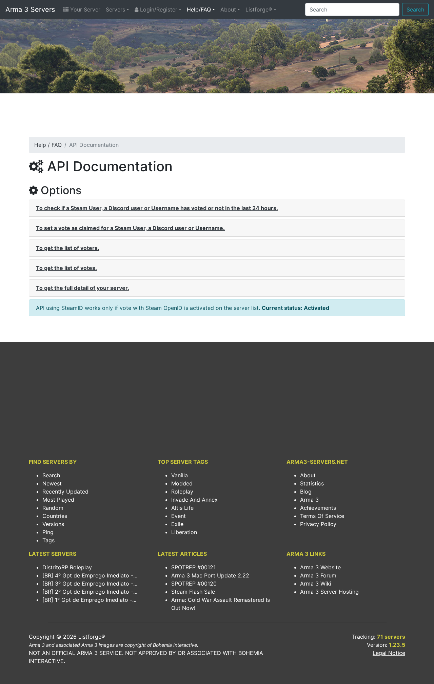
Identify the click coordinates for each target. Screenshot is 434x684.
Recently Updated (65, 491)
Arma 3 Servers (30, 9)
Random (52, 507)
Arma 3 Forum (318, 575)
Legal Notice (389, 652)
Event (178, 515)
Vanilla (179, 475)
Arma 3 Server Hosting (329, 591)
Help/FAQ (199, 9)
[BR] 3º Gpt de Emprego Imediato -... (89, 583)
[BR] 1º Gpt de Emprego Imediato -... (89, 599)
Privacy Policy (318, 524)
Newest (52, 483)
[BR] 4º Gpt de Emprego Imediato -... (89, 575)
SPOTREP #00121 (193, 567)
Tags (48, 540)
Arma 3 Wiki (315, 583)
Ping (48, 532)
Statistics (312, 483)
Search (415, 9)
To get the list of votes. (66, 268)
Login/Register (157, 9)
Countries (54, 515)
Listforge (89, 636)
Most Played (58, 499)
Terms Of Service (322, 515)
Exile (177, 524)
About (228, 9)
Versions (53, 524)
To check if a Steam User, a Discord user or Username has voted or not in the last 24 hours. (157, 208)
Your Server (84, 9)
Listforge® (258, 9)
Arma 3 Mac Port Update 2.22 (210, 575)
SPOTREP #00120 (194, 583)
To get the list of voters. (67, 248)
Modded (182, 483)
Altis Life (182, 507)
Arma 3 (309, 499)
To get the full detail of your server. (82, 287)
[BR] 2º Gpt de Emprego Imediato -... (89, 591)
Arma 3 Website (320, 567)
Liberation (184, 532)
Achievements (318, 507)
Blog (306, 491)
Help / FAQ (48, 144)
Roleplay (182, 491)
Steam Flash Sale (193, 591)
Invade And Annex (194, 499)
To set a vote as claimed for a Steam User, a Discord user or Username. (130, 228)
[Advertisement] (217, 117)
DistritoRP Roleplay (67, 567)
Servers (115, 9)
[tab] (217, 208)
